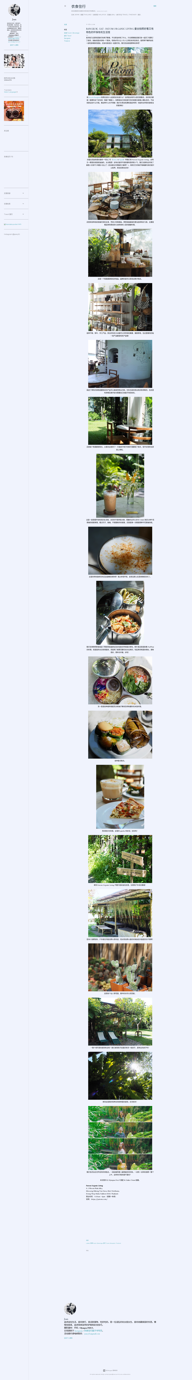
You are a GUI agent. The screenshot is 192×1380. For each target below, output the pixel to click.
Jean (66, 1318)
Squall (121, 160)
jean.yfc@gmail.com (92, 1333)
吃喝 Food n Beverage (71, 33)
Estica (114, 160)
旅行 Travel (67, 36)
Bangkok (67, 38)
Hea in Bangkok (94, 97)
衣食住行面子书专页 (93, 1330)
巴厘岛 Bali (111, 15)
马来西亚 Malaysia (99, 15)
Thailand (67, 41)
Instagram (78, 1330)
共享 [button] (65, 24)
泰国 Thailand (86, 15)
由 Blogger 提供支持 (111, 1370)
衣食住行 (78, 6)
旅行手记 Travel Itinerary (126, 15)
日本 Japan (75, 15)
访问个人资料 (68, 1338)
